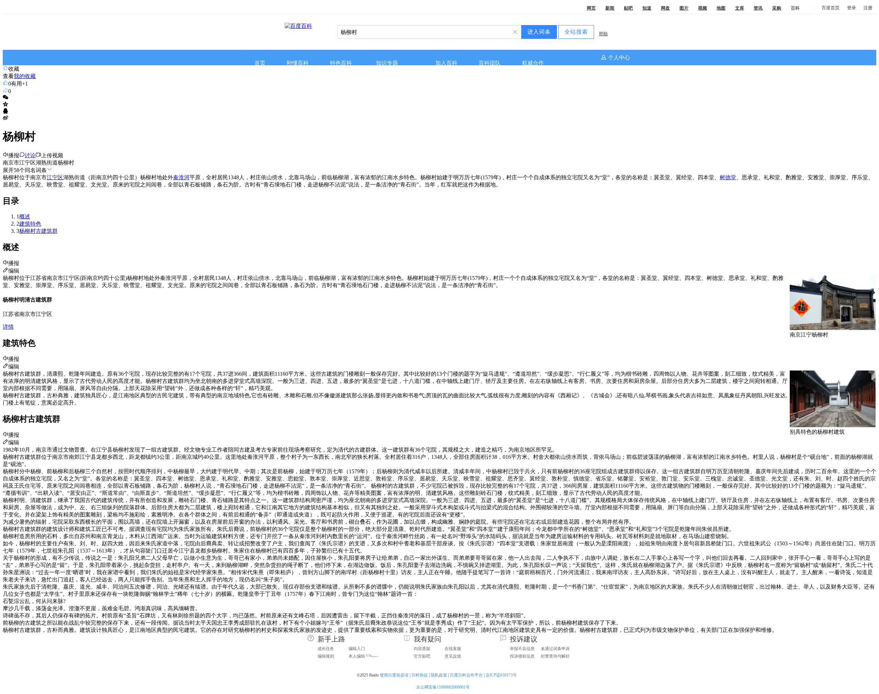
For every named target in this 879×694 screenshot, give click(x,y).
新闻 (609, 8)
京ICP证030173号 (502, 675)
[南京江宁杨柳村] (833, 328)
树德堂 (728, 177)
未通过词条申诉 (555, 648)
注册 (868, 7)
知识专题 (387, 63)
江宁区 (55, 177)
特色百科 (341, 63)
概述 (24, 216)
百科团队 (490, 63)
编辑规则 (326, 656)
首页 (259, 63)
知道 (646, 8)
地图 (721, 8)
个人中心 (619, 57)
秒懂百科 (298, 63)
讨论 (30, 155)
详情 (8, 327)
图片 (684, 8)
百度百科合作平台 (466, 675)
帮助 (603, 33)
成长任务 (326, 648)
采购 (776, 8)
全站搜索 (576, 32)
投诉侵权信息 (522, 656)
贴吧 (628, 8)
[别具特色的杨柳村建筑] (833, 425)
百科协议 (419, 675)
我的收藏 (25, 76)
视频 (702, 8)
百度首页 (831, 7)
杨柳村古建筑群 (38, 231)
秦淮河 (181, 177)
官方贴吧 (422, 656)
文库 (739, 8)
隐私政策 (439, 675)
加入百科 (446, 63)
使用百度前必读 (394, 675)
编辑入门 (357, 648)
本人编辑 (357, 656)
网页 (591, 8)
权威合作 (533, 63)
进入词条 (539, 32)
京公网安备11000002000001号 (443, 687)
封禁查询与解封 (555, 656)
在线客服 (453, 648)
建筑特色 (30, 224)
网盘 (665, 8)
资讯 (758, 8)
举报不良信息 (522, 648)
